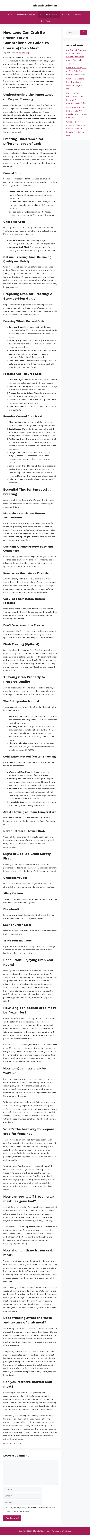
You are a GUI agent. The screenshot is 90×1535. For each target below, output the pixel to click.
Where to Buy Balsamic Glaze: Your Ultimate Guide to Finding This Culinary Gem (76, 128)
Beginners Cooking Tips (26, 14)
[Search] (83, 32)
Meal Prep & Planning (48, 14)
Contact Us (78, 14)
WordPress (66, 1531)
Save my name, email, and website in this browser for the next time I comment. (30, 1509)
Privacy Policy (45, 21)
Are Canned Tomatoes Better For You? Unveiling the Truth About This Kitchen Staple (76, 57)
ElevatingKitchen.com (41, 1531)
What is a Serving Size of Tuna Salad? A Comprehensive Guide (76, 71)
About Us (65, 14)
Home (10, 14)
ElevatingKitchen (45, 5)
